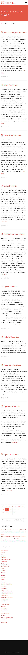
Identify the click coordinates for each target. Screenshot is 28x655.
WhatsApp (4, 622)
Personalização (5, 604)
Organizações (5, 599)
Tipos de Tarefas (11, 454)
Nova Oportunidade (12, 365)
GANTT (3, 573)
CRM (2, 568)
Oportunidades (10, 286)
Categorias (4, 561)
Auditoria (3, 557)
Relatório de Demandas (14, 234)
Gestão (3, 575)
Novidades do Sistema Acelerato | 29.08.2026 (13, 529)
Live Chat (3, 586)
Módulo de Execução (6, 590)
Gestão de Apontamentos (15, 32)
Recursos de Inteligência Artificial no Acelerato (13, 536)
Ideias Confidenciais (12, 135)
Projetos (3, 606)
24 (3, 513)
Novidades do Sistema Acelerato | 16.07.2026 (13, 541)
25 (7, 513)
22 (18, 509)
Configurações (5, 564)
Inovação (3, 582)
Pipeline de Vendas (12, 406)
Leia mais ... (5, 221)
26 (10, 513)
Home (2, 579)
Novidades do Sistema (7, 597)
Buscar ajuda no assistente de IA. (10, 538)
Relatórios (3, 608)
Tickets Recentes (11, 337)
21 (14, 509)
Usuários (3, 620)
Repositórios (4, 611)
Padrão (3, 602)
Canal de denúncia (6, 559)
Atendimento (4, 550)
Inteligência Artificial (6, 584)
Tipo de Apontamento (7, 617)
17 (22, 506)
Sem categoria (5, 613)
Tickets (3, 615)
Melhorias (3, 588)
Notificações (4, 595)
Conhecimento (5, 566)
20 (10, 509)
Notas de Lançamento (7, 593)
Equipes (3, 570)
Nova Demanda (10, 85)
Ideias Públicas (10, 186)
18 (3, 509)
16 (19, 506)
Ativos (3, 552)
